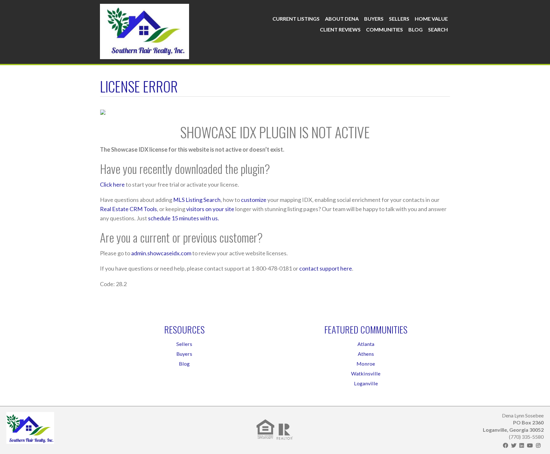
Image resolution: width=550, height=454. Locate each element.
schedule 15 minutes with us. (183, 218)
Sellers (399, 19)
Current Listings (296, 19)
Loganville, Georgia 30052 (513, 430)
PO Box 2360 (528, 422)
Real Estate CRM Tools (128, 208)
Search (438, 29)
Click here (112, 184)
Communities (384, 29)
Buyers (374, 19)
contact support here (325, 268)
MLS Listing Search (197, 199)
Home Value (431, 19)
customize (253, 199)
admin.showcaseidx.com (161, 253)
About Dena (342, 19)
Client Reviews (340, 29)
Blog (415, 29)
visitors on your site (210, 208)
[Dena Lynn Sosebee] (144, 30)
